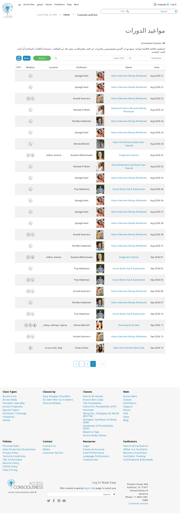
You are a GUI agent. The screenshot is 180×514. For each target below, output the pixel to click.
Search (42, 58)
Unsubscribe (90, 459)
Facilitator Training (134, 456)
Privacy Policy (10, 452)
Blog (125, 420)
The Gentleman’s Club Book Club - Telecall (128, 166)
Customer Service (53, 452)
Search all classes (93, 396)
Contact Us (49, 446)
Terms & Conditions (14, 456)
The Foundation (92, 403)
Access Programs (13, 406)
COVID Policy (10, 466)
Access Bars (29, 4)
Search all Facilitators (135, 446)
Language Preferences (96, 456)
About (126, 410)
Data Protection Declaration (19, 449)
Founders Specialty (14, 403)
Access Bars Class (93, 399)
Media (46, 449)
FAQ (125, 413)
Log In (174, 4)
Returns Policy (11, 463)
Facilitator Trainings (14, 413)
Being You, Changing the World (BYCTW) (101, 415)
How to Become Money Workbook (129, 75)
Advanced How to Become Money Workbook (128, 110)
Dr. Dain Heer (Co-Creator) (58, 399)
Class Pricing (10, 470)
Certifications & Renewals (138, 459)
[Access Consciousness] (7, 10)
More (76, 4)
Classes (48, 4)
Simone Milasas (52, 403)
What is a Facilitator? (135, 449)
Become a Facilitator (135, 452)
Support (128, 406)
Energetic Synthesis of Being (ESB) (99, 421)
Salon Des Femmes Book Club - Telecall (129, 144)
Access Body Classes (94, 435)
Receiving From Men (129, 325)
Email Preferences (93, 452)
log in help (90, 488)
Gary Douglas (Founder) (56, 396)
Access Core (9, 396)
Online (6, 420)
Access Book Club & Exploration (129, 189)
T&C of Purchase (12, 459)
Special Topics (11, 410)
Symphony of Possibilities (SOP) (98, 427)
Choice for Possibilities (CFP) (99, 406)
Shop (69, 4)
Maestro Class (91, 432)
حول (19, 4)
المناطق (40, 4)
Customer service (138, 503)
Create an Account (93, 449)
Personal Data (11, 446)
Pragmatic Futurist (129, 155)
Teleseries (8, 416)
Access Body (10, 399)
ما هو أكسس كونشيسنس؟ (87, 14)
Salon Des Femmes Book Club (128, 347)
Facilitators (59, 4)
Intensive (88, 410)
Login (86, 446)
